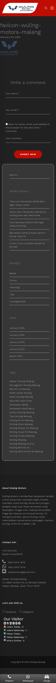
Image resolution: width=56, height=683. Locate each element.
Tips (11, 294)
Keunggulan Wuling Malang (24, 385)
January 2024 (17, 342)
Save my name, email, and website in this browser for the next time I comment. (28, 127)
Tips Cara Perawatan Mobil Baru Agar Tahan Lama (27, 203)
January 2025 (17, 335)
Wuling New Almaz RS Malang (26, 451)
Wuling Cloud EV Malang (23, 432)
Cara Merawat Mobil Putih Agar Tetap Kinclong (26, 224)
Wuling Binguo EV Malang (23, 428)
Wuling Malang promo (21, 443)
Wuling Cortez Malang (21, 435)
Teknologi (14, 287)
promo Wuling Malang (21, 412)
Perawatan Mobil (18, 404)
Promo (13, 280)
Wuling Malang (17, 439)
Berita (12, 273)
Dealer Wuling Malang (21, 381)
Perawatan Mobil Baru (21, 408)
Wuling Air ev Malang (21, 420)
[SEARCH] (48, 175)
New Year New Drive (20, 400)
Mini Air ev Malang (19, 389)
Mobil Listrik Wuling (20, 393)
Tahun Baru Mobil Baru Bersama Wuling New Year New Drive (27, 214)
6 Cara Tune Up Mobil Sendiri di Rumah (27, 245)
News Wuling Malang (21, 396)
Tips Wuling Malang (20, 416)
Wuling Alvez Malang (21, 424)
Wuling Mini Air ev (19, 447)
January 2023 (17, 349)
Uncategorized (17, 301)
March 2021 (15, 356)
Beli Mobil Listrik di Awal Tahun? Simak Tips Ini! (27, 234)
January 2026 (17, 328)
